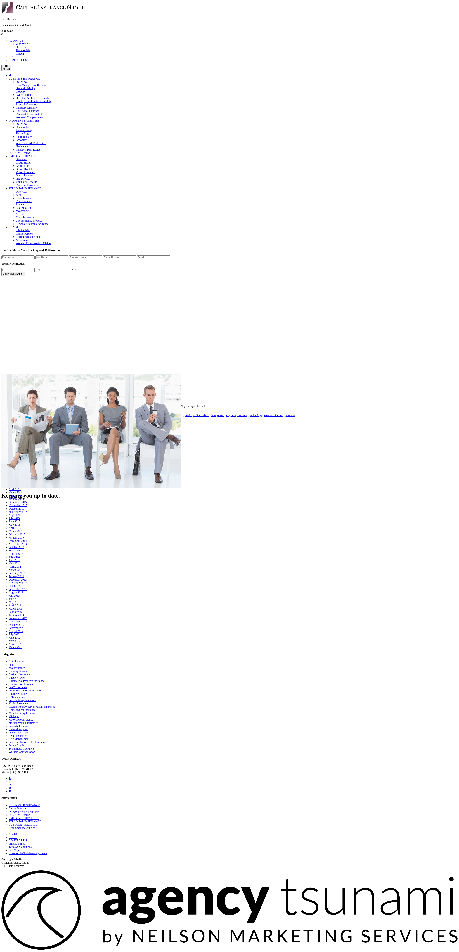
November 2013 (18, 582)
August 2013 (16, 592)
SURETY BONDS (20, 814)
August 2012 (16, 631)
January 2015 (16, 537)
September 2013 (18, 589)
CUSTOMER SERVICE (23, 824)
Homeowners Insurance (22, 709)
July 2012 (14, 634)
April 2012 (15, 644)
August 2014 (16, 553)
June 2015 (14, 521)
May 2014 (14, 563)
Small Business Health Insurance (27, 742)
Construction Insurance (22, 684)
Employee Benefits (19, 693)
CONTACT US (18, 59)
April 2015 (15, 527)
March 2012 (15, 647)
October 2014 (16, 547)
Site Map (14, 850)
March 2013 (15, 608)
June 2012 (14, 637)
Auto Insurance (17, 661)
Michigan (14, 716)
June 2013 (14, 598)
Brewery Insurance (19, 671)
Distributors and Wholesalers (25, 690)
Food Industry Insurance (22, 700)
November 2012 (18, 621)
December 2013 (18, 579)
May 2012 (14, 640)
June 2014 (14, 560)
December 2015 (18, 502)
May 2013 (14, 602)
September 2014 (18, 550)
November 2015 (18, 505)
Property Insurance (19, 726)
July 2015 (14, 518)
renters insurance (18, 732)
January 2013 (16, 615)
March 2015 (15, 531)
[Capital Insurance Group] (43, 13)
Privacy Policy (17, 843)
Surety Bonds (16, 745)
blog (11, 664)
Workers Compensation (22, 751)
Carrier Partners (17, 808)
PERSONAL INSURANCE (25, 821)
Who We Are (23, 43)
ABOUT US (16, 40)
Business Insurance (19, 674)
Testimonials (23, 50)
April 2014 (15, 566)
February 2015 (17, 534)
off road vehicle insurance (23, 722)
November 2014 (18, 544)
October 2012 (16, 624)
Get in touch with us (13, 274)
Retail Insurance (18, 735)
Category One (17, 677)
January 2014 (16, 576)
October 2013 (16, 586)
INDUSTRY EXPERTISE (24, 811)
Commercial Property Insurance (26, 680)
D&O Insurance (18, 687)
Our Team (21, 47)
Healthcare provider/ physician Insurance (32, 706)
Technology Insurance (21, 748)
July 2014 (14, 556)
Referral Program (18, 729)
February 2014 (17, 573)
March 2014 (15, 569)
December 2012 (18, 618)
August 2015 (16, 515)
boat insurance (17, 667)
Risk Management (19, 738)
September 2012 (18, 627)
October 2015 (16, 508)
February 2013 (17, 611)
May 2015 (14, 524)
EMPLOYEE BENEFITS (24, 818)
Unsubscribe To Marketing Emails (28, 853)
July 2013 (14, 595)
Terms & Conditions (20, 846)
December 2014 (18, 540)
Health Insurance (18, 703)
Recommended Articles (22, 827)
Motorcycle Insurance (21, 719)
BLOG (13, 56)
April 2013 (15, 605)
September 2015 (18, 511)
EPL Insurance (17, 696)
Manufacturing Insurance (23, 713)
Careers (20, 53)
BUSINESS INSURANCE (24, 805)
